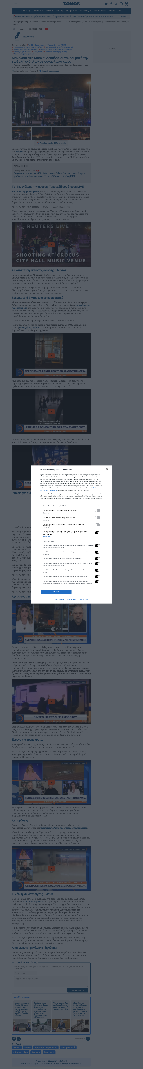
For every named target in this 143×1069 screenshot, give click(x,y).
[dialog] (71, 534)
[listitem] (71, 506)
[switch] (97, 510)
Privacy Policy (83, 599)
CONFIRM (56, 592)
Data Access (71, 599)
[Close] (108, 470)
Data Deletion (59, 599)
